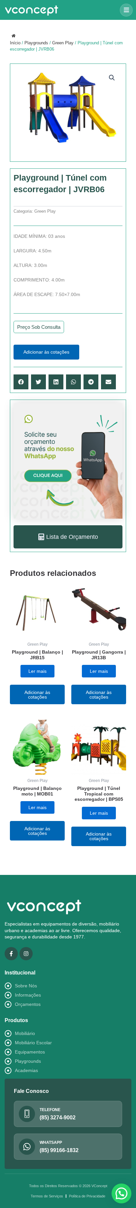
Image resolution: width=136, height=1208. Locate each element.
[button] (126, 10)
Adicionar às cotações (46, 352)
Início (15, 42)
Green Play (63, 42)
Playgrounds (36, 42)
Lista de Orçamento (72, 537)
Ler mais (37, 671)
